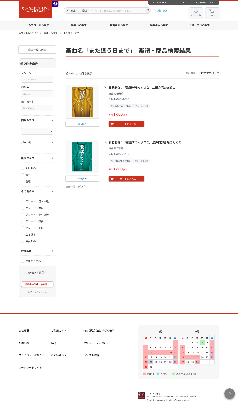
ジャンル (26, 142)
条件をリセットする (37, 291)
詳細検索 (161, 10)
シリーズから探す (199, 25)
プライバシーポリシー (32, 355)
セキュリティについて (96, 343)
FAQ (53, 343)
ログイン (182, 2)
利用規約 (24, 343)
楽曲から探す (79, 25)
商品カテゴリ (29, 120)
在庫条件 (26, 251)
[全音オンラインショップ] (55, 4)
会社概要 (24, 330)
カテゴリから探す (38, 25)
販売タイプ (27, 158)
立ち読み (82, 123)
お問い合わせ (59, 355)
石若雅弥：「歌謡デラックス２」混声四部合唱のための (145, 142)
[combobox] (117, 10)
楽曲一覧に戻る (37, 49)
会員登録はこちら (206, 2)
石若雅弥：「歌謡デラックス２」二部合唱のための (142, 87)
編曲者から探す (159, 25)
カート (212, 15)
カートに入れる (128, 124)
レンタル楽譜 (91, 355)
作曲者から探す (119, 25)
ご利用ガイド (161, 2)
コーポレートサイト (30, 367)
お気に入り (196, 15)
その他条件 (27, 191)
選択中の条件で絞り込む (37, 284)
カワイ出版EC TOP (28, 33)
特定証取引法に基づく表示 (98, 330)
